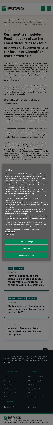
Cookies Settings (26, 242)
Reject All (26, 248)
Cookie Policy (10, 231)
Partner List (10, 235)
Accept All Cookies (26, 255)
